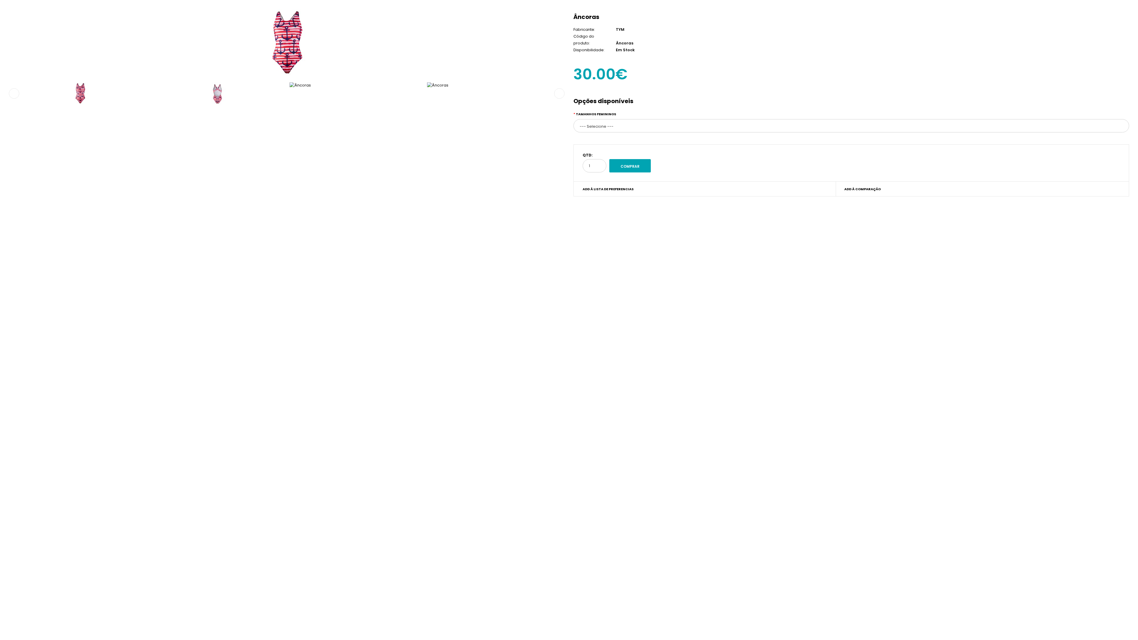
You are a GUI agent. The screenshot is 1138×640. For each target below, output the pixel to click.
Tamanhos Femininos (596, 114)
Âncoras (586, 17)
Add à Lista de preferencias (608, 189)
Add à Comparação (862, 189)
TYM (620, 29)
